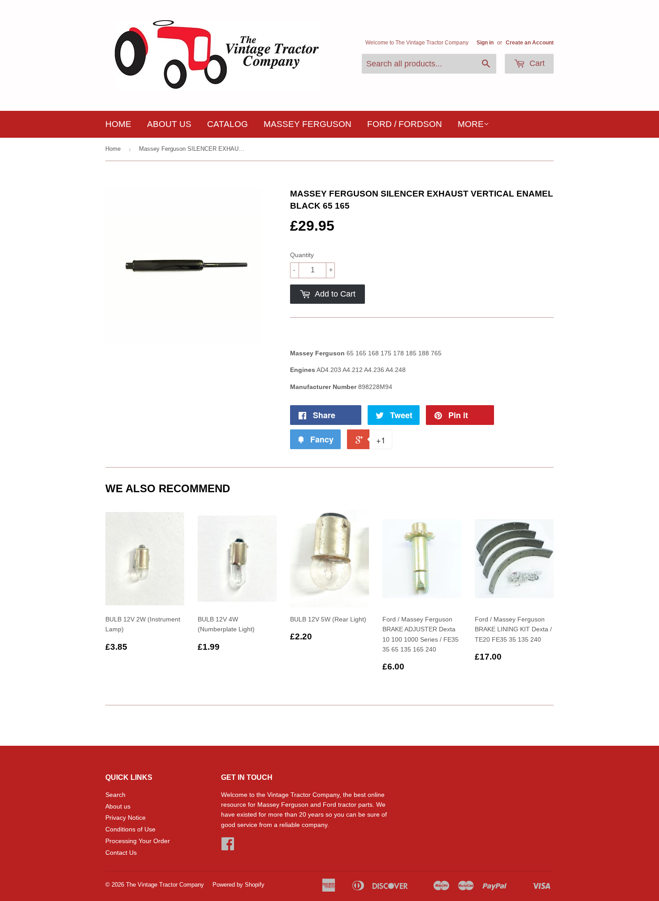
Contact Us (121, 852)
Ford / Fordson (404, 124)
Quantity (302, 254)
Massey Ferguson (307, 124)
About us (169, 124)
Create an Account (530, 42)
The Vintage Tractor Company (165, 884)
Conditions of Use (130, 829)
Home (118, 124)
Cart (536, 63)
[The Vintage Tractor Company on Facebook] (227, 846)
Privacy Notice (125, 817)
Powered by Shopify (238, 884)
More (471, 124)
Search (115, 794)
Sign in (485, 42)
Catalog (227, 124)
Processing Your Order (137, 840)
